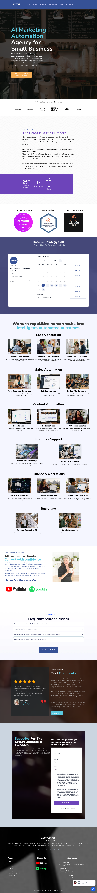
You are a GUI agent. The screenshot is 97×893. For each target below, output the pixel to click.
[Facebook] (39, 850)
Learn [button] (62, 4)
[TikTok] (58, 850)
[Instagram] (43, 850)
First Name (57, 753)
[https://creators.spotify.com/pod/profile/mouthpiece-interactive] (38, 589)
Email (56, 759)
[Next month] (60, 260)
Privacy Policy (62, 808)
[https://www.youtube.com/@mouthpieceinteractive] (41, 863)
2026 (54, 260)
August (50, 260)
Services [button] (34, 4)
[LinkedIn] (50, 850)
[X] (46, 850)
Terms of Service (70, 808)
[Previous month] (44, 260)
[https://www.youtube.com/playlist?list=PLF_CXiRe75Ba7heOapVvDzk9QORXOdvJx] (16, 589)
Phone (55, 766)
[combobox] (50, 297)
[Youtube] (54, 850)
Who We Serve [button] (52, 4)
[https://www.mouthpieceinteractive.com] (16, 4)
